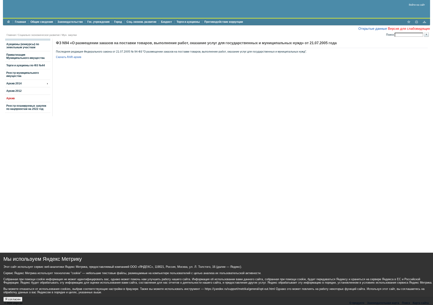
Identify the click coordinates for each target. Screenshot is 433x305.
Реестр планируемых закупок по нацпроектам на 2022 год (26, 107)
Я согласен (13, 299)
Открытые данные (372, 28)
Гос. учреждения (98, 21)
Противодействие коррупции (223, 21)
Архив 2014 (14, 83)
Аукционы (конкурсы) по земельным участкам (22, 46)
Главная (20, 21)
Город (118, 21)
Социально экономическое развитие (39, 35)
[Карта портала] (424, 22)
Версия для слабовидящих (409, 28)
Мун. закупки (69, 35)
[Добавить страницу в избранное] (408, 22)
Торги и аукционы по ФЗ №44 (25, 65)
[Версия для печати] (416, 22)
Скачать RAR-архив (68, 57)
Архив (10, 98)
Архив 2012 (14, 90)
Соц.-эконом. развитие (142, 21)
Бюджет (166, 21)
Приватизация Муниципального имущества (25, 56)
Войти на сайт (417, 4)
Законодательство (70, 21)
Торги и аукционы (188, 21)
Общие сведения (41, 21)
